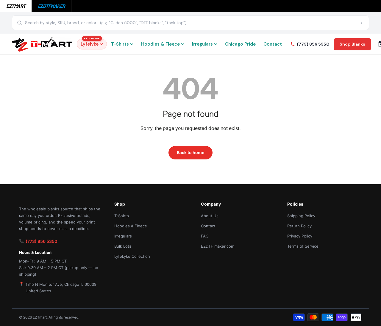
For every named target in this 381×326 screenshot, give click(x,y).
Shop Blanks (352, 44)
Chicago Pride (240, 44)
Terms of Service (302, 246)
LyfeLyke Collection (132, 256)
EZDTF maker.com (217, 246)
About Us (209, 215)
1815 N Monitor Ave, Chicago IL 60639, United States (62, 287)
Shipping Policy (301, 215)
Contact (272, 44)
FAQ (205, 236)
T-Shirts (120, 44)
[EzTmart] (42, 44)
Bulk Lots (122, 246)
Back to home (190, 152)
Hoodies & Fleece (160, 44)
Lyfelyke (90, 43)
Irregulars (202, 44)
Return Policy (299, 225)
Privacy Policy (299, 236)
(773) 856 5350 (41, 241)
